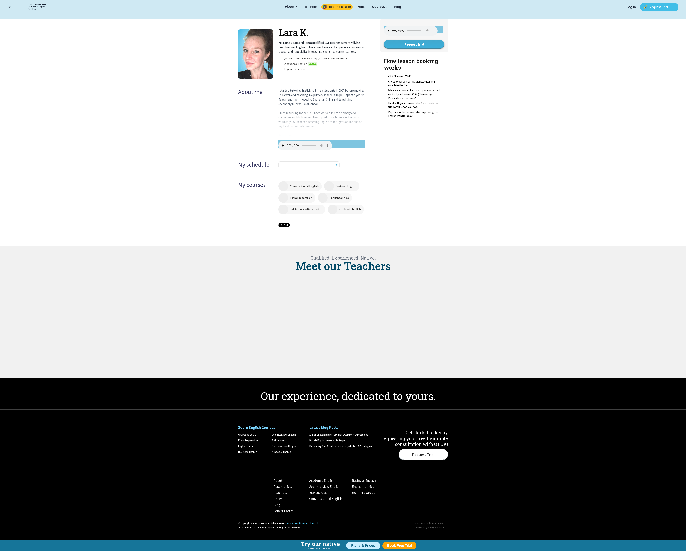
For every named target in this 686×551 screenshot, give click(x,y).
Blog (397, 7)
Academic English (350, 209)
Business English (346, 186)
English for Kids (339, 198)
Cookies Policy (313, 523)
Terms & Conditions (295, 523)
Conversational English (304, 186)
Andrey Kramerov (436, 527)
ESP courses (279, 440)
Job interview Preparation (306, 209)
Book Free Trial (399, 545)
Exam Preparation (301, 198)
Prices (361, 7)
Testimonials (283, 486)
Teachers (310, 7)
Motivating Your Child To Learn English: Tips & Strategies (340, 446)
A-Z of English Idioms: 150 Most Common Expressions (338, 434)
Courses (378, 6)
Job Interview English (284, 434)
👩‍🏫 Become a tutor (337, 7)
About (289, 6)
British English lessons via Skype (327, 440)
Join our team (284, 511)
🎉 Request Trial (656, 7)
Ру (9, 7)
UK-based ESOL (247, 434)
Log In (631, 7)
